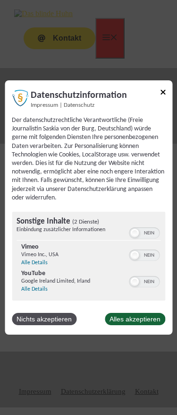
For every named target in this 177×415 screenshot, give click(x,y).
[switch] (144, 233)
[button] (134, 233)
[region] (88, 257)
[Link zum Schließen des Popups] (162, 93)
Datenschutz (79, 105)
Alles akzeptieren (135, 319)
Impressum (44, 105)
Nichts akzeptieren (44, 319)
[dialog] (88, 207)
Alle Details (34, 263)
